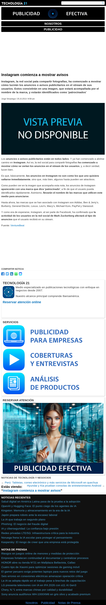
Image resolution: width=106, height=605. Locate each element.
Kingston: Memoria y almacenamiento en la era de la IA (35, 510)
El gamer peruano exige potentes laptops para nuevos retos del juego (44, 571)
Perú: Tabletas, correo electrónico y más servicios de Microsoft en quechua (51, 482)
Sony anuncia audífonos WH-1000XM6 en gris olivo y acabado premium (45, 594)
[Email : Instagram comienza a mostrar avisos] (20, 273)
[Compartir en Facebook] (2, 273)
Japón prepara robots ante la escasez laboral (29, 514)
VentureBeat (17, 225)
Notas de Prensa (69, 602)
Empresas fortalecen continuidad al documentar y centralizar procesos (45, 558)
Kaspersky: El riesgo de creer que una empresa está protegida (40, 542)
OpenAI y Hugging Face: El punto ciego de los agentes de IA (38, 506)
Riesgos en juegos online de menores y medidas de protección (40, 553)
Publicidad (48, 602)
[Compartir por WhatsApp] (16, 273)
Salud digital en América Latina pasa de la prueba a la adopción (40, 501)
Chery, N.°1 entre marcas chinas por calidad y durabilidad (36, 589)
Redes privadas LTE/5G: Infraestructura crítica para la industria (40, 533)
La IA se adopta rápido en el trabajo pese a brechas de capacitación (43, 580)
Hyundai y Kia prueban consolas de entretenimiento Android (64, 485)
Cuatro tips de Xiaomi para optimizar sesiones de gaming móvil (40, 567)
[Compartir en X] (7, 273)
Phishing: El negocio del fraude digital (24, 524)
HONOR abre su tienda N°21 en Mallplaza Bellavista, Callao (38, 562)
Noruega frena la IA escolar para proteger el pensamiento (36, 537)
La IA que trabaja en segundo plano (23, 519)
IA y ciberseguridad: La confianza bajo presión (30, 528)
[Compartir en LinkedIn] (11, 273)
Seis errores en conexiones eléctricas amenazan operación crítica (42, 576)
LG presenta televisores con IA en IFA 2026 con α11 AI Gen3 (38, 585)
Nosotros (32, 602)
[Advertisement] (53, 53)
